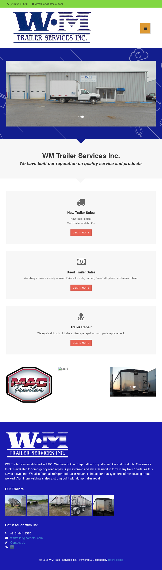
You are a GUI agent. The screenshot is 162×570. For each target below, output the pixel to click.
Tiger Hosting (115, 559)
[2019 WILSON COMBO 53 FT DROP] (37, 505)
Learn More (81, 232)
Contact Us (17, 542)
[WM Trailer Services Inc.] (51, 27)
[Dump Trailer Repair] (103, 505)
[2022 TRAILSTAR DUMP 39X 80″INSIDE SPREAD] (81, 505)
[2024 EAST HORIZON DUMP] (15, 505)
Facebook (12, 547)
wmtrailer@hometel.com (26, 538)
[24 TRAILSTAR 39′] (59, 505)
